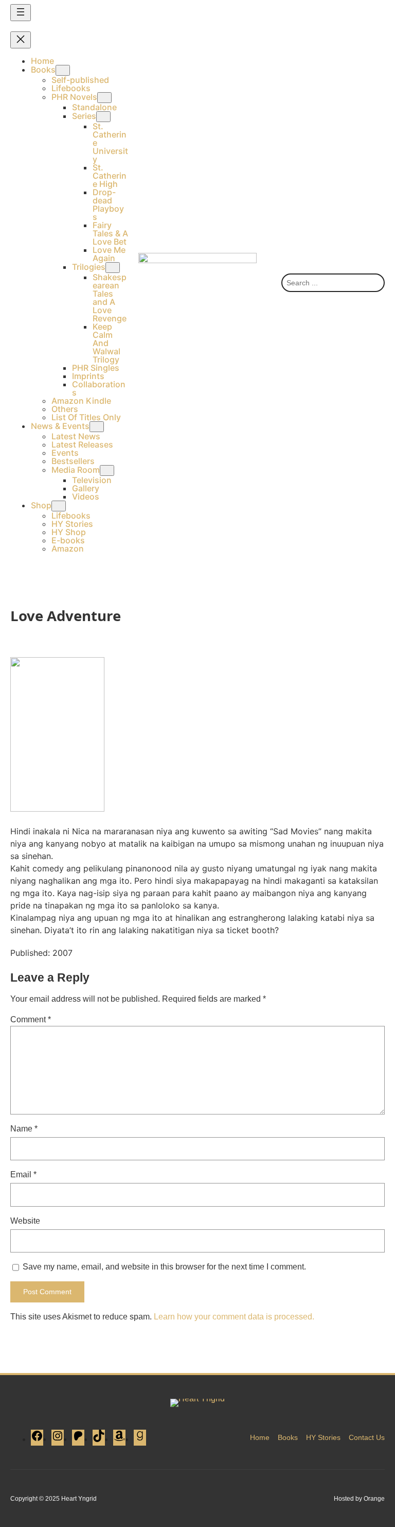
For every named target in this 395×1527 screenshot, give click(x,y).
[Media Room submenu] (107, 470)
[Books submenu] (63, 70)
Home (260, 1437)
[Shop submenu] (58, 506)
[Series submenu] (103, 116)
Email (23, 1174)
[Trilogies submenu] (112, 267)
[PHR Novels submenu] (104, 97)
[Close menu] (20, 39)
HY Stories (323, 1437)
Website (25, 1220)
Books (288, 1437)
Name (24, 1128)
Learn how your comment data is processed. (234, 1316)
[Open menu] (20, 12)
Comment (30, 1019)
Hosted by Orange (359, 1498)
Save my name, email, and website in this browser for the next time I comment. (164, 1266)
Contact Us (367, 1437)
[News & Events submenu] (96, 426)
